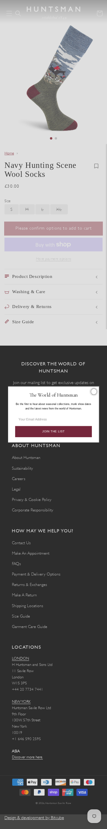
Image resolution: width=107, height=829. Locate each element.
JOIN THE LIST (53, 431)
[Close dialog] (94, 392)
